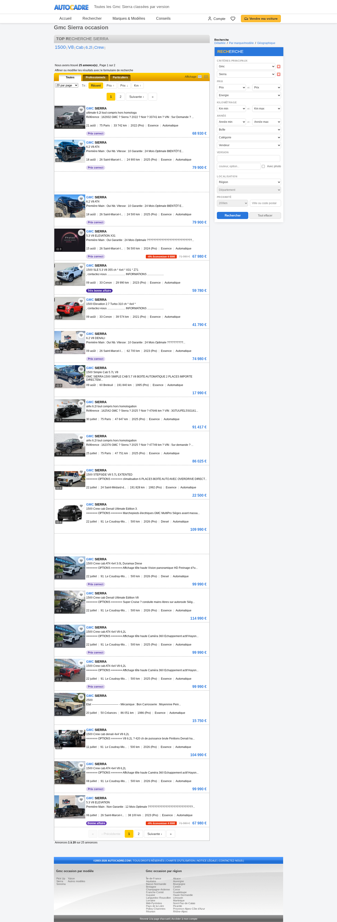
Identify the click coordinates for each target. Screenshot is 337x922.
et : (249, 87)
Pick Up (60, 878)
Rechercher (92, 18)
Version (223, 152)
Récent (96, 85)
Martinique (179, 900)
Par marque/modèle (241, 43)
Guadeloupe (180, 892)
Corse (176, 889)
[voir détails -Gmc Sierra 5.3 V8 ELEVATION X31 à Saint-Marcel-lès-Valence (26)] (69, 240)
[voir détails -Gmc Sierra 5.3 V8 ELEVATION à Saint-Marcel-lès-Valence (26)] (69, 806)
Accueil (65, 18)
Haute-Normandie (183, 895)
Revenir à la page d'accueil (155, 918)
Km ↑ (137, 85)
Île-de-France (153, 878)
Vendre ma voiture (263, 18)
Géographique (266, 43)
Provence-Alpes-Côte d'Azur (189, 908)
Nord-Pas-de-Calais (184, 903)
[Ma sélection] (233, 18)
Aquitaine (151, 881)
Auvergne (178, 881)
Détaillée (220, 43)
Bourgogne (179, 884)
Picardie (177, 906)
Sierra (59, 881)
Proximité (224, 197)
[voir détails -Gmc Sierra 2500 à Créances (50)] (69, 704)
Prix (220, 81)
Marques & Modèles (129, 18)
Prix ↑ (110, 85)
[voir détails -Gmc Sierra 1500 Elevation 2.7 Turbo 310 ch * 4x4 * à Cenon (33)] (69, 308)
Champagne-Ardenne (158, 889)
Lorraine (150, 900)
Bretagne (151, 886)
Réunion (150, 911)
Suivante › (136, 96)
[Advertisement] (248, 253)
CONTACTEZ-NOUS (231, 860)
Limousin (178, 897)
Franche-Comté (155, 892)
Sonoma (61, 884)
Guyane (150, 895)
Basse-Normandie (156, 884)
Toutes (70, 77)
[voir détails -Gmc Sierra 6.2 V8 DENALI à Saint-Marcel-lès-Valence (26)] (69, 342)
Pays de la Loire (155, 906)
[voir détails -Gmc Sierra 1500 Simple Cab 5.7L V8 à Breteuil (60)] (69, 376)
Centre (177, 886)
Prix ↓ (124, 85)
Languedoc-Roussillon (158, 897)
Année (221, 115)
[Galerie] (206, 76)
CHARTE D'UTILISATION (180, 860)
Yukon (71, 878)
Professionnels (95, 77)
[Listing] (200, 76)
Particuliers (120, 77)
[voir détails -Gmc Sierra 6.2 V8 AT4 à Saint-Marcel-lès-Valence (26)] (69, 151)
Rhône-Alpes (180, 911)
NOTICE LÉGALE (207, 860)
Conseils (163, 18)
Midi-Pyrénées (154, 903)
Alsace (177, 878)
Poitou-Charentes (156, 908)
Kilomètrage (227, 102)
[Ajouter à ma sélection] (81, 110)
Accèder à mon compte (184, 918)
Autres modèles (76, 881)
